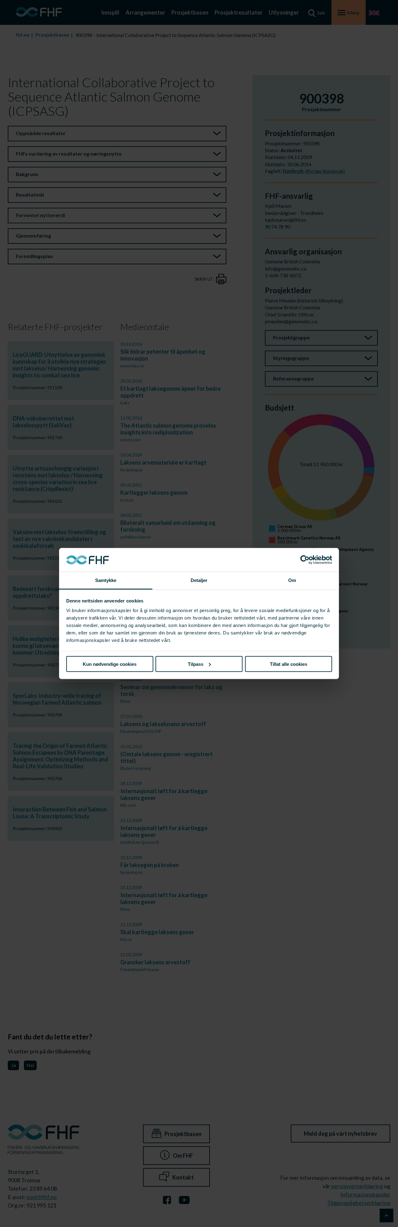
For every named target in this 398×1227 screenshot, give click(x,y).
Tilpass (195, 663)
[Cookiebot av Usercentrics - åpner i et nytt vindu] (305, 560)
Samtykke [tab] (106, 580)
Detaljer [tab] (199, 580)
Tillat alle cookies (288, 663)
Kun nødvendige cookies (110, 663)
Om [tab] (292, 580)
